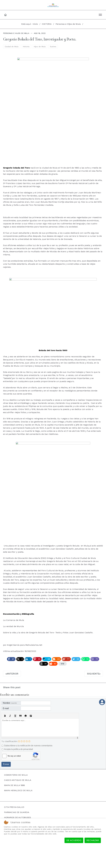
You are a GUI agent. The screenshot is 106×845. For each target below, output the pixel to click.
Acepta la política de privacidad (18, 749)
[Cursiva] (10, 715)
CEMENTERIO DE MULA (16, 775)
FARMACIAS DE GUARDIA (16, 812)
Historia (26, 46)
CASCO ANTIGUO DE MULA (17, 780)
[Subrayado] (15, 715)
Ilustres (53, 46)
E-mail (6, 708)
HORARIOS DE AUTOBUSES (17, 817)
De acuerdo (73, 840)
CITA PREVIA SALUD (14, 807)
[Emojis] (25, 715)
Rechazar (92, 840)
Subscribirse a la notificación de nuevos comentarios (28, 745)
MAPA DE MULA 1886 (14, 785)
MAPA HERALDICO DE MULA (18, 790)
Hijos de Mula (40, 46)
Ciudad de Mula (11, 46)
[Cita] (20, 715)
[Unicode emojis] (30, 715)
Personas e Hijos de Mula (16, 33)
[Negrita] (4, 715)
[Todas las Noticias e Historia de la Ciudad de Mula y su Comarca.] (53, 5)
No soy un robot (14, 756)
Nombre (10, 703)
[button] (100, 14)
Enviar (6, 764)
